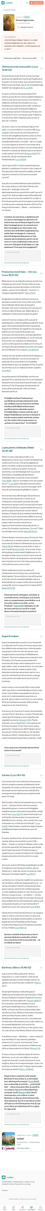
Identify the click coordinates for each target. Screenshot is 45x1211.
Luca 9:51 (28, 88)
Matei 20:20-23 (30, 531)
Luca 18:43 (33, 1081)
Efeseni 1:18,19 (24, 1092)
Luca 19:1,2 (16, 814)
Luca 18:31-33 (32, 350)
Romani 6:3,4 (30, 153)
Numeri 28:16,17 (33, 1000)
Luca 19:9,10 (35, 907)
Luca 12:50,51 (20, 159)
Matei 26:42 (8, 546)
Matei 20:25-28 (8, 588)
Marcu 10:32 (30, 293)
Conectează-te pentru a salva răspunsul (16, 263)
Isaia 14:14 (19, 606)
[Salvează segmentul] (41, 68)
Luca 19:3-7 (31, 874)
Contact (5, 1190)
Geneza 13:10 (25, 720)
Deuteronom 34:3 (19, 729)
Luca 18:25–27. (21, 928)
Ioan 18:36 (7, 481)
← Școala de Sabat (8, 10)
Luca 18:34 (6, 370)
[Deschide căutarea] (27, 3)
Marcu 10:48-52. (27, 1069)
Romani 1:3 (35, 1048)
